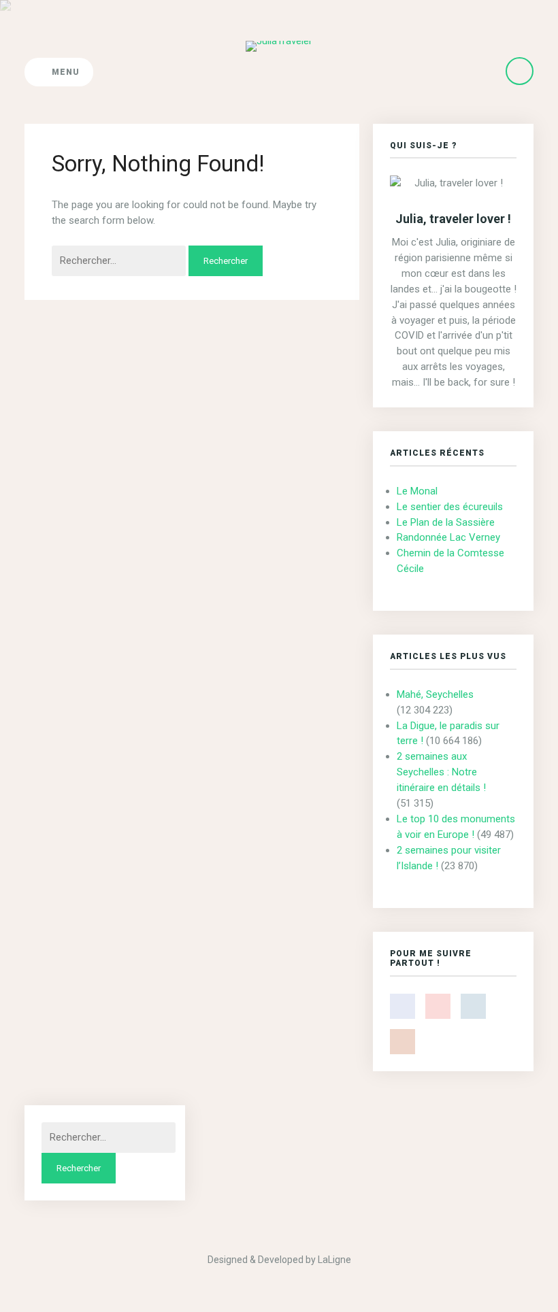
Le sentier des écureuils (450, 507)
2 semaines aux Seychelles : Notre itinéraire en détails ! (441, 772)
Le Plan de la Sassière (446, 522)
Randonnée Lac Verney (448, 537)
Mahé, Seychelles (435, 694)
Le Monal (417, 491)
